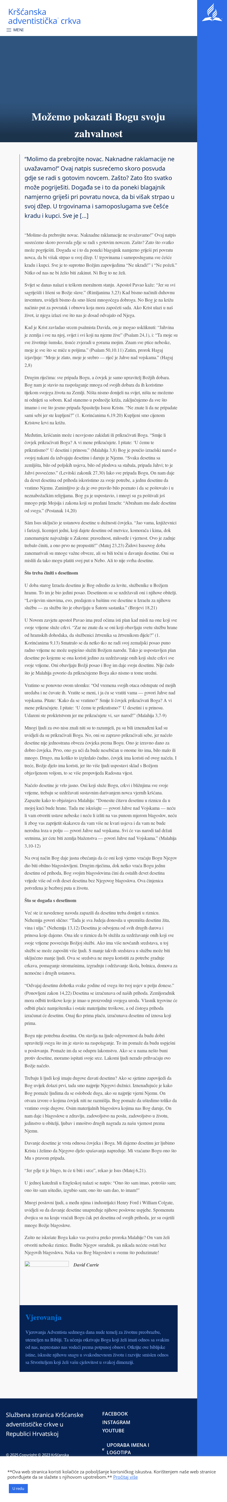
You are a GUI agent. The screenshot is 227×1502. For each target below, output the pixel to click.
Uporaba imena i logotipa (128, 1449)
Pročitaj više (125, 1477)
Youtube (113, 1430)
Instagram (116, 1422)
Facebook (115, 1414)
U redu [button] (18, 1488)
